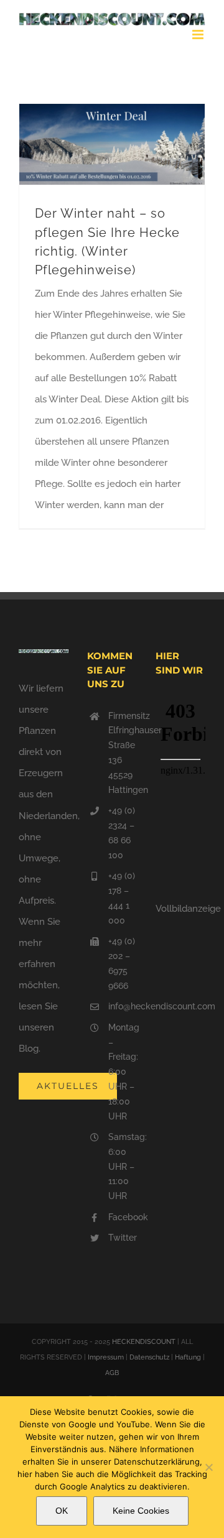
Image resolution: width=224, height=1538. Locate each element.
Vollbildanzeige (188, 908)
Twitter (122, 1238)
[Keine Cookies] (208, 1467)
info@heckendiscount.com (122, 1006)
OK (61, 1511)
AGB (112, 1373)
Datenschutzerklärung (157, 1461)
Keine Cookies (141, 1511)
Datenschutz (149, 1357)
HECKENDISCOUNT (143, 1342)
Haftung (188, 1357)
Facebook (122, 1217)
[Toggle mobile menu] (198, 34)
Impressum (106, 1357)
